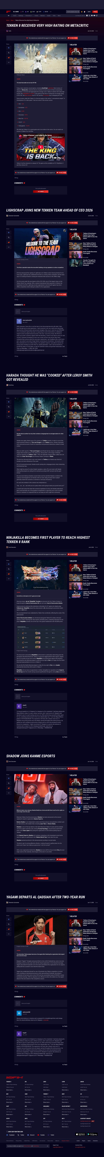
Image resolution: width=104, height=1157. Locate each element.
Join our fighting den (15, 1132)
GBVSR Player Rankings (85, 1084)
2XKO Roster (46, 1084)
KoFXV (8, 1118)
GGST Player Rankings (11, 1109)
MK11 (63, 1118)
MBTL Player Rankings (29, 1121)
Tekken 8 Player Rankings (11, 1084)
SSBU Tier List (28, 1099)
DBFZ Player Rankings (66, 1096)
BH (81, 1094)
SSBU (26, 1094)
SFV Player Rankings (47, 1121)
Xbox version (28, 95)
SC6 (26, 1106)
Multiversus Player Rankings (86, 1109)
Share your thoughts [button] (26, 311)
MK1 (7, 1094)
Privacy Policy (19, 1140)
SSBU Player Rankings (29, 1096)
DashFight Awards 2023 (85, 1123)
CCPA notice (34, 1140)
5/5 (23, 104)
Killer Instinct (66, 1106)
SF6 (28, 11)
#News (18, 79)
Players (83, 1140)
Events (78, 1140)
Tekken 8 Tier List (10, 1087)
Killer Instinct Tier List (66, 1111)
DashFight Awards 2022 (85, 1126)
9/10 (23, 111)
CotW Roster (64, 1087)
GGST (7, 1106)
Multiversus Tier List (84, 1111)
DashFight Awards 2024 (85, 1121)
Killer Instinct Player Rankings (68, 1109)
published (51, 88)
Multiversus (83, 1106)
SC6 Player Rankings (29, 1109)
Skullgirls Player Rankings (48, 1109)
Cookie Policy (27, 1140)
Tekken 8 (8, 1081)
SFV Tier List (45, 1124)
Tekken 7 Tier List (47, 1099)
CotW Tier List (65, 1084)
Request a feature (65, 1140)
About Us (57, 1140)
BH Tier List (82, 1099)
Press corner (50, 1140)
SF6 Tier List (27, 1087)
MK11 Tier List (65, 1124)
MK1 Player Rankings (10, 1096)
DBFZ (63, 1094)
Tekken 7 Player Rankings (48, 1096)
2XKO (33, 11)
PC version (46, 95)
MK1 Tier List (9, 1099)
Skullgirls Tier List (47, 1111)
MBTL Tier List (28, 1124)
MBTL (26, 1118)
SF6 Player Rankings (29, 1084)
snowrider (46, 1020)
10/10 (27, 126)
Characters (95, 1140)
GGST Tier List (9, 1111)
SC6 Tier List (27, 1111)
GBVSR (46, 11)
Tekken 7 (45, 1094)
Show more (9, 1090)
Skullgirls (46, 1106)
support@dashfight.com (58, 1147)
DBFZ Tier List (65, 1099)
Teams (89, 1140)
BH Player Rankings (84, 1096)
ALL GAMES (16, 11)
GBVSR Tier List (83, 1087)
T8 (22, 11)
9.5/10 (26, 118)
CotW (39, 11)
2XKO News (45, 1087)
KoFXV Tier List (9, 1124)
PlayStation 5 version (28, 93)
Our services (42, 1140)
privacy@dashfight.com (80, 1147)
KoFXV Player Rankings (11, 1121)
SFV (44, 1118)
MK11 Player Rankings (66, 1121)
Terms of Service (9, 1140)
